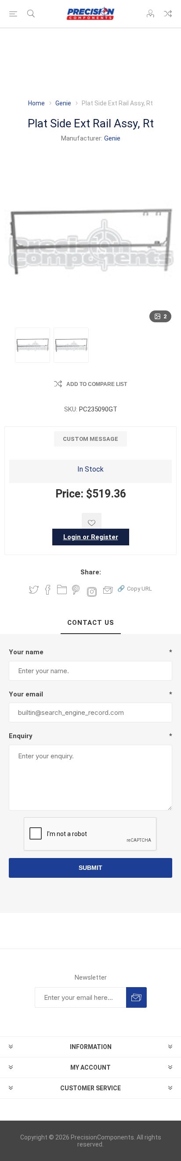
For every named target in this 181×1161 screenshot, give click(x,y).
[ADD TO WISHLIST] (91, 523)
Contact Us (90, 623)
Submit (90, 867)
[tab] (90, 623)
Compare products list (168, 13)
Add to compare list (96, 384)
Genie (112, 138)
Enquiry (21, 736)
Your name (26, 652)
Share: (90, 572)
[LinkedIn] (62, 590)
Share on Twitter (34, 590)
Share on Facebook (48, 590)
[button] (134, 588)
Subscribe (136, 997)
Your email (26, 694)
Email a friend (108, 590)
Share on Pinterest (75, 590)
